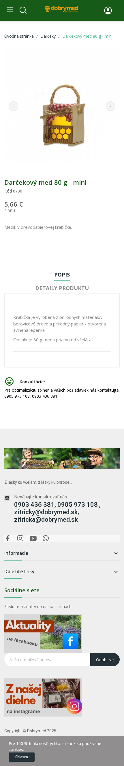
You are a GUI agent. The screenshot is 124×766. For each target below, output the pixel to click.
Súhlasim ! (22, 756)
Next (110, 106)
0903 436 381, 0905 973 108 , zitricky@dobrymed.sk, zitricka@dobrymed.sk (57, 512)
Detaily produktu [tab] (62, 288)
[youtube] (33, 538)
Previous (13, 106)
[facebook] (7, 538)
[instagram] (20, 538)
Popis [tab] (62, 274)
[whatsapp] (45, 538)
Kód (8, 191)
